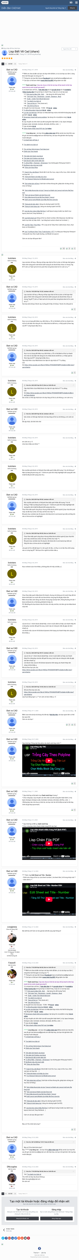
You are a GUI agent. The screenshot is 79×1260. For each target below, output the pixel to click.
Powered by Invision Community (39, 1257)
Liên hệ (43, 1253)
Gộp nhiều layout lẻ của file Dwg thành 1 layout (39, 197)
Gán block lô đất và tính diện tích (34, 161)
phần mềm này (50, 133)
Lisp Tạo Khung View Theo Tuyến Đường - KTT (39, 231)
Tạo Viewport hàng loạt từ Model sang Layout (39, 179)
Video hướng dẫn (28, 92)
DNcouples (12, 1166)
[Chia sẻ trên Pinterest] (28, 1238)
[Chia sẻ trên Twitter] (3, 1238)
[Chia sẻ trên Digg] (12, 1238)
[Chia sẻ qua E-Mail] (25, 1238)
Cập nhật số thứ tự (33, 106)
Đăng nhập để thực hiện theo (11, 48)
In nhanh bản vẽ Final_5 (31, 140)
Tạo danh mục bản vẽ (34, 101)
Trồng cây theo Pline (31, 167)
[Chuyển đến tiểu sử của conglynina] (12, 938)
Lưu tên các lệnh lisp (30, 112)
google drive (56, 90)
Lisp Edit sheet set (30, 218)
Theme (35, 1253)
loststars (12, 258)
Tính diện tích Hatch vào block (33, 156)
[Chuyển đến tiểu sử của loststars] (12, 269)
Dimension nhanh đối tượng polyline (35, 117)
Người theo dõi (67, 49)
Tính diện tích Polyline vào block (34, 158)
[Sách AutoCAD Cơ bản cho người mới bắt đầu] (2, 45)
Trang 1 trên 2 (22, 64)
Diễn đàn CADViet (11, 8)
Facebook (46, 78)
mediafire (67, 90)
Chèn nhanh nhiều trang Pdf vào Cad (35, 128)
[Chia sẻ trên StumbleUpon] (22, 1238)
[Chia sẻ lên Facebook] (6, 1238)
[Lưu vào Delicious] (15, 1238)
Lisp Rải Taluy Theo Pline (33, 225)
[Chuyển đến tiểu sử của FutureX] (12, 974)
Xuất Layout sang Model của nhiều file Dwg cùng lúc (41, 199)
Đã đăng (30, 69)
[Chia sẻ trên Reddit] (18, 1238)
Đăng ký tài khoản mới (22, 1218)
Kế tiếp (10, 63)
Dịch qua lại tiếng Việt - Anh (35, 94)
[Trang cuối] (15, 64)
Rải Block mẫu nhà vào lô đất (33, 165)
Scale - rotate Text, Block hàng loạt (38, 99)
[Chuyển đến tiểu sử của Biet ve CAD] (4, 53)
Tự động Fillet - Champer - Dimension (36, 163)
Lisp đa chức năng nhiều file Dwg (35, 211)
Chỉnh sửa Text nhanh (31, 151)
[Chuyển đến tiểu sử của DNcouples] (12, 1177)
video (55, 108)
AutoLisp (38, 54)
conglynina (12, 927)
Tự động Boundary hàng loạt (33, 110)
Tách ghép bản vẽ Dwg (32, 183)
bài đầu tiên (54, 714)
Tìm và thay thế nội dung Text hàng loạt (36, 149)
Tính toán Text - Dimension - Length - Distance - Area (44, 96)
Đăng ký (72, 8)
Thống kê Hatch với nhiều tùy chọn (36, 177)
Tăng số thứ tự (32, 103)
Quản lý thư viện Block (32, 172)
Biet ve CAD (15, 54)
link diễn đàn (43, 90)
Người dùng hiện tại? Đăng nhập (55, 8)
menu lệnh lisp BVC (47, 80)
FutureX (12, 963)
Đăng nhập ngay (56, 1218)
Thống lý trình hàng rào (32, 206)
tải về (50, 108)
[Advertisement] (39, 26)
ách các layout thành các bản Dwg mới (37, 195)
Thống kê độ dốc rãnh (32, 204)
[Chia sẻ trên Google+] (9, 1238)
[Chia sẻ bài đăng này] (75, 70)
